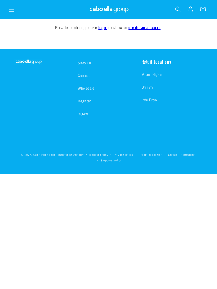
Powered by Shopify (70, 155)
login (102, 27)
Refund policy (98, 155)
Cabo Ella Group (44, 155)
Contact (84, 75)
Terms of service (150, 155)
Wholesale (86, 88)
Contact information (182, 155)
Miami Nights (152, 74)
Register (84, 101)
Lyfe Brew (149, 99)
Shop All (84, 62)
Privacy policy (124, 155)
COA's (83, 114)
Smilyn (147, 87)
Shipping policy (111, 160)
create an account (144, 27)
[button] (12, 9)
